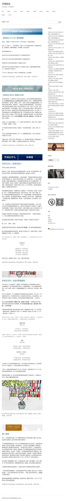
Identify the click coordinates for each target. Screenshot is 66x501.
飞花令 (33, 76)
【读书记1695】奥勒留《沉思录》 (56, 113)
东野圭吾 (30, 413)
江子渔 (56, 187)
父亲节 (39, 413)
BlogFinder (51, 187)
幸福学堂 (21, 288)
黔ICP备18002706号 (6, 498)
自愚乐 (8, 11)
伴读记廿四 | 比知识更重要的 (13, 280)
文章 (50, 219)
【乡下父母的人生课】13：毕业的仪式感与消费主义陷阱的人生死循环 (56, 105)
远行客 (41, 11)
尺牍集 (34, 11)
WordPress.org (51, 223)
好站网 (50, 189)
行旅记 (47, 11)
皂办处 (3, 15)
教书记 (28, 11)
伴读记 (29, 262)
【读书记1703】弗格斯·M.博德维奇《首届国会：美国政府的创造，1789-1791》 (56, 70)
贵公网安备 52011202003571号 (57, 229)
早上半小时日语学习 (18, 171)
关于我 (9, 15)
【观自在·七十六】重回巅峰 (13, 38)
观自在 (29, 76)
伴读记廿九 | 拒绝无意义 (12, 163)
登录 (49, 217)
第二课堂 (5, 434)
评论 (50, 221)
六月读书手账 (51, 138)
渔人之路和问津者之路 (12, 377)
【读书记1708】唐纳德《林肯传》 (56, 51)
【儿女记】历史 (51, 111)
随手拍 (53, 11)
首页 (3, 11)
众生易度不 (50, 109)
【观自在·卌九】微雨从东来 (13, 95)
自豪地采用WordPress (16, 498)
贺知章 (3, 415)
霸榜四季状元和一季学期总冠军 (14, 101)
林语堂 (40, 472)
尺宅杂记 (6, 3)
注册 (49, 215)
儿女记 (15, 11)
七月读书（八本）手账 (53, 90)
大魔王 (33, 102)
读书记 (21, 11)
